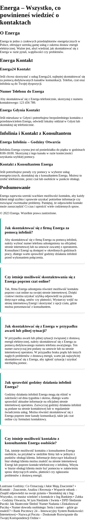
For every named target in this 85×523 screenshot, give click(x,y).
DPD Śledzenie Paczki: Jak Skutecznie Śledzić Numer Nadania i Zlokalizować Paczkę (40, 504)
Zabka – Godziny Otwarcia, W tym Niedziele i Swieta (41, 498)
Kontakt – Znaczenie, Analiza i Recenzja (25, 489)
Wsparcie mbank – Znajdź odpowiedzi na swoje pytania (38, 491)
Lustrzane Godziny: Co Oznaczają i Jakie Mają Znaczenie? (37, 486)
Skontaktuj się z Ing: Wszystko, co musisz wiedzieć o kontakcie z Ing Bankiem (37, 494)
